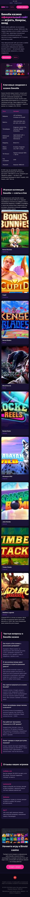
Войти (11, 3)
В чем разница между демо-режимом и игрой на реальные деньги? (14, 664)
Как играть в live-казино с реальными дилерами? (12, 645)
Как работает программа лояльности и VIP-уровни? (12, 723)
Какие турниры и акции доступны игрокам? (15, 742)
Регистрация (6, 57)
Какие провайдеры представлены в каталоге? (15, 706)
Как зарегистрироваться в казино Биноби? (15, 686)
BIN (4, 7)
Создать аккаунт (18, 3)
